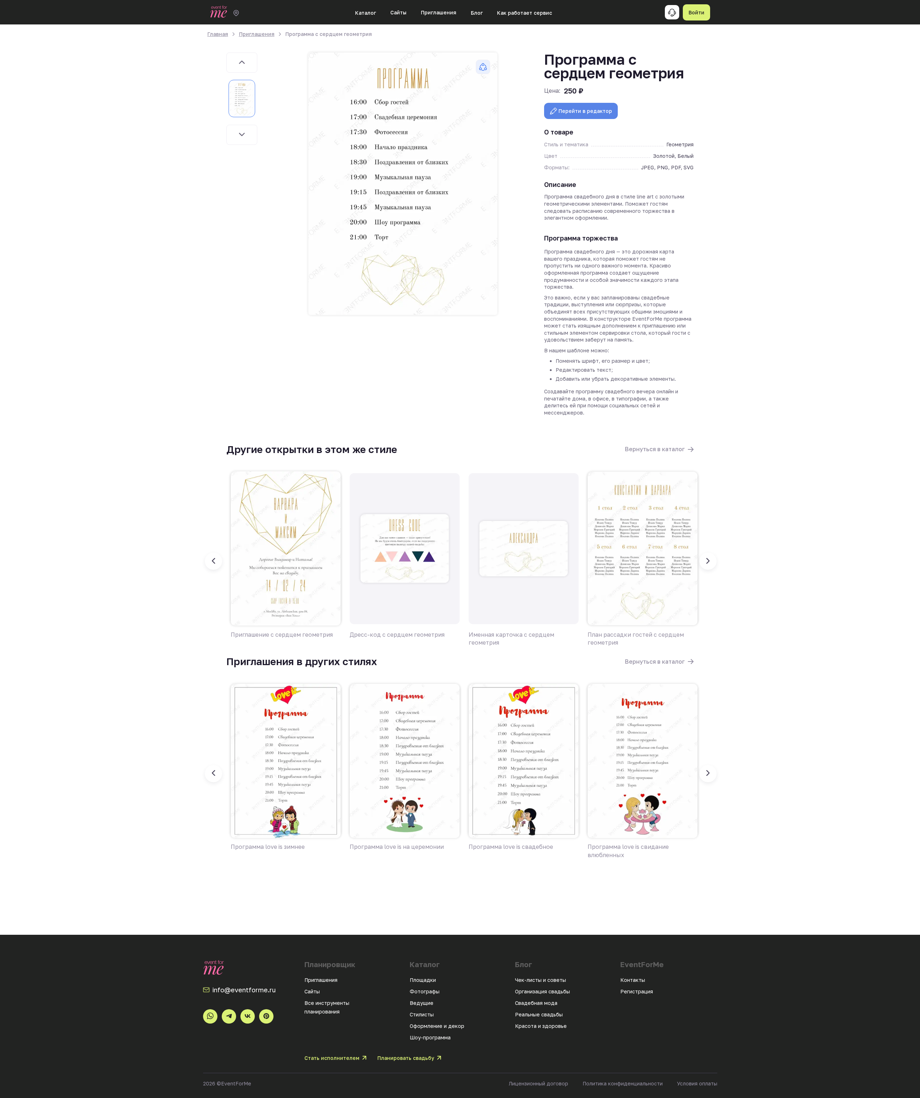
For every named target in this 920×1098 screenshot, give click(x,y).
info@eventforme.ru (244, 990)
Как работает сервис (524, 13)
